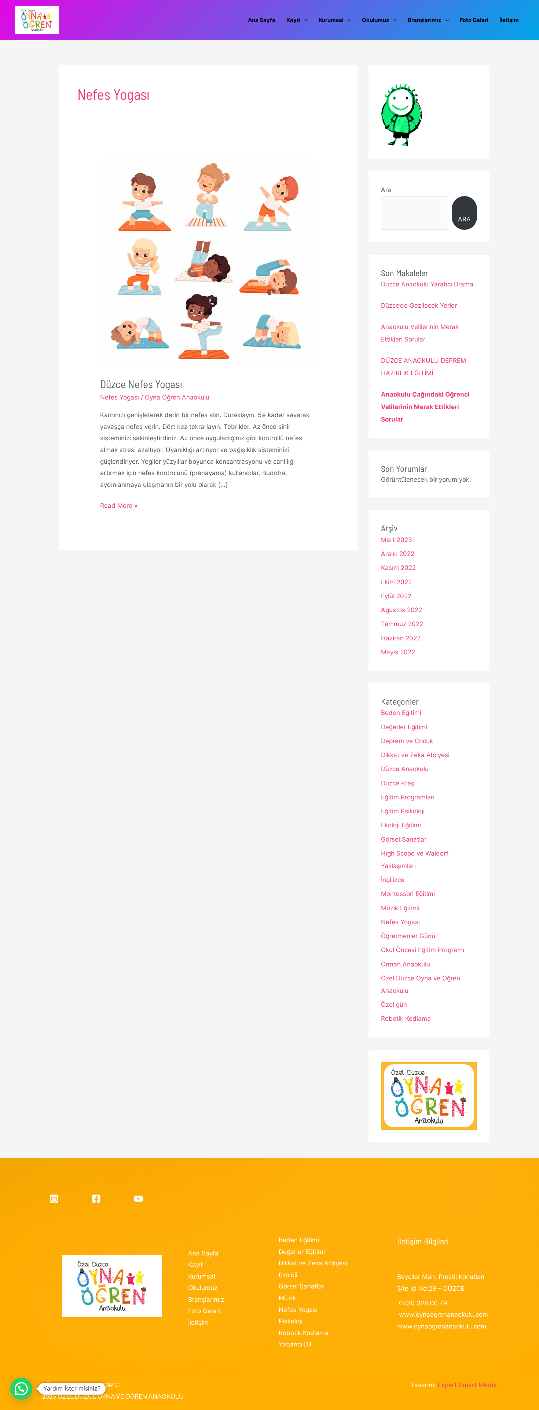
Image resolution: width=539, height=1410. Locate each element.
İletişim (198, 1322)
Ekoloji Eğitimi (401, 825)
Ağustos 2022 (401, 610)
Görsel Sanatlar (403, 839)
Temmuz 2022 (402, 624)
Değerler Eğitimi (404, 727)
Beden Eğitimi (401, 712)
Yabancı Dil (295, 1344)
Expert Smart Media (467, 1385)
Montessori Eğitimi (408, 893)
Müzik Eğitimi (400, 908)
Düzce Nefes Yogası (141, 383)
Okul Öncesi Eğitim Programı (422, 950)
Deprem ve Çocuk (407, 741)
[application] (304, 20)
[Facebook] (96, 1199)
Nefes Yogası (119, 397)
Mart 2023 (396, 539)
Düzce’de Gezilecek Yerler (419, 305)
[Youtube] (138, 1199)
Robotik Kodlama (406, 1018)
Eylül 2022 (396, 596)
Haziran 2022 (401, 638)
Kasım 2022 (398, 567)
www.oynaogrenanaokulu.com (443, 1314)
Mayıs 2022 (398, 652)
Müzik (287, 1298)
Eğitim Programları (407, 797)
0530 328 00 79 (423, 1303)
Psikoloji (290, 1321)
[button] (21, 1389)
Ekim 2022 (396, 582)
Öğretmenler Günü (408, 936)
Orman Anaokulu (405, 964)
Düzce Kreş (397, 783)
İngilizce (392, 879)
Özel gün (394, 1004)
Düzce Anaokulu (405, 769)
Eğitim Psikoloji (403, 811)
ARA (464, 219)
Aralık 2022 (397, 553)
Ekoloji (288, 1275)
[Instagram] (54, 1199)
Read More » (119, 507)
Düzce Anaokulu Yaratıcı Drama (427, 284)
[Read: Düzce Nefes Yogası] (208, 262)
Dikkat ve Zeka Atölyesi (415, 755)
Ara (386, 190)
